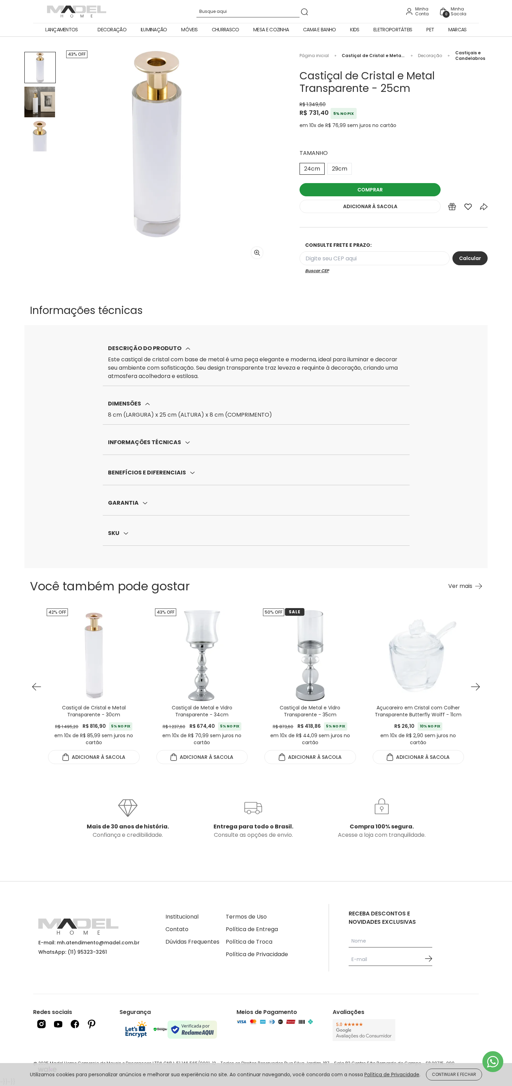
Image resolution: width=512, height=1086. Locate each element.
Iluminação (154, 29)
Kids (354, 29)
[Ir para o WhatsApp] (492, 1061)
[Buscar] (304, 11)
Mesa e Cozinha (271, 29)
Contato (176, 929)
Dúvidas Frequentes (192, 942)
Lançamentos (61, 29)
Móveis (189, 29)
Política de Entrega (252, 929)
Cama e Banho (319, 29)
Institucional (182, 917)
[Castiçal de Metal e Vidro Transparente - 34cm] (202, 655)
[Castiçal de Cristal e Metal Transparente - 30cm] (94, 655)
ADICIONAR (370, 206)
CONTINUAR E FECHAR (454, 1074)
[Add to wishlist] (468, 208)
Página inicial (314, 55)
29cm (339, 169)
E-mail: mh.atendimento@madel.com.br (89, 942)
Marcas (457, 29)
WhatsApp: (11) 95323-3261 (72, 952)
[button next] (475, 687)
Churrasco (225, 29)
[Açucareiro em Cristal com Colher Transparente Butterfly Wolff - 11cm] (418, 655)
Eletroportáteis (392, 29)
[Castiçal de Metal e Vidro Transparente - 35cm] (310, 655)
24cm (312, 169)
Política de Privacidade (257, 954)
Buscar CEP (317, 271)
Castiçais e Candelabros (470, 55)
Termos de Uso (246, 917)
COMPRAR (370, 189)
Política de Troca (249, 942)
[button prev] (36, 687)
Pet (430, 29)
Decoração (112, 29)
